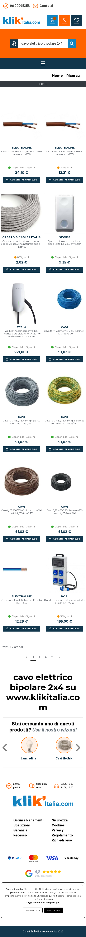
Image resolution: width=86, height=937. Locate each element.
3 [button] (46, 657)
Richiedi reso (62, 840)
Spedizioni (21, 825)
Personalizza (32, 910)
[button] (14, 43)
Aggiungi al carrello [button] (23, 180)
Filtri (41, 83)
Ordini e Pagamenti (28, 820)
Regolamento (62, 835)
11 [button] (52, 657)
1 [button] (33, 657)
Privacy (57, 830)
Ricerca (73, 76)
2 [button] (39, 657)
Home (57, 76)
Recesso (20, 835)
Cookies (58, 825)
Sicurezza (60, 820)
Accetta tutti (54, 910)
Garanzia (20, 830)
